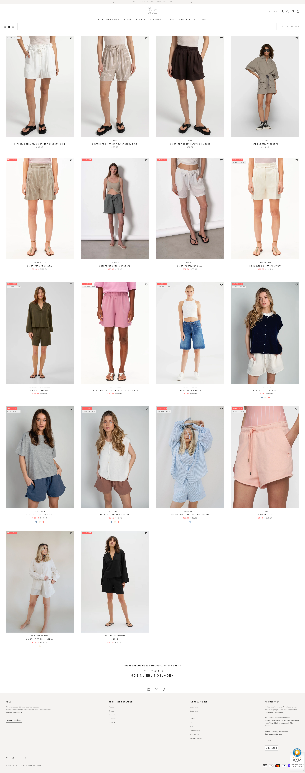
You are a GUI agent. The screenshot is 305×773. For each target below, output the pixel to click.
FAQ (191, 723)
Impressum (194, 734)
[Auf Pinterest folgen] (156, 689)
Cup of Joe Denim (190, 387)
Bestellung (194, 707)
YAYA (40, 140)
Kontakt (112, 723)
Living (171, 20)
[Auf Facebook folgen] (141, 689)
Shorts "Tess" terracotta (115, 515)
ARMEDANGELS (40, 262)
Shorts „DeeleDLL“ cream (40, 639)
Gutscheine (113, 719)
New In (127, 20)
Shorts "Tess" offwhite (265, 390)
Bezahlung (194, 711)
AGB (191, 727)
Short (115, 639)
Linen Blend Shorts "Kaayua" (265, 266)
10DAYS (265, 140)
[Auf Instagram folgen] (149, 689)
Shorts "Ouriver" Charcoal (114, 266)
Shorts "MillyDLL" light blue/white (190, 515)
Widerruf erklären (14, 720)
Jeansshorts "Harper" (190, 390)
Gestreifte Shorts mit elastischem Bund (115, 144)
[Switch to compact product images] (13, 26)
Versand (193, 715)
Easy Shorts (265, 515)
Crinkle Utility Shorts (265, 144)
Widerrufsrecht (196, 738)
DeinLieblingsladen (109, 20)
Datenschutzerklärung (272, 734)
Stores (111, 711)
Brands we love (188, 20)
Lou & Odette (265, 387)
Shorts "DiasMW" (39, 390)
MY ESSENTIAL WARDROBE (39, 387)
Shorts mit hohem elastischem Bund (190, 144)
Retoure (193, 719)
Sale (204, 20)
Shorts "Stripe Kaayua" (40, 266)
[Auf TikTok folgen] (164, 689)
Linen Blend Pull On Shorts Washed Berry (115, 390)
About (111, 707)
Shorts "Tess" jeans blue (39, 515)
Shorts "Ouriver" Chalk (190, 266)
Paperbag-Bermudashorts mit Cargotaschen (39, 144)
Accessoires (156, 20)
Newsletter (113, 715)
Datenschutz (195, 730)
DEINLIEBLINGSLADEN (190, 511)
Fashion (140, 20)
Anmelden (271, 748)
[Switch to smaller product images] (9, 26)
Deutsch (271, 11)
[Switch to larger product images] (5, 26)
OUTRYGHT (115, 262)
